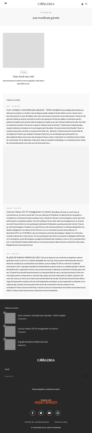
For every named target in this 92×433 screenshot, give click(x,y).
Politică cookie (60, 422)
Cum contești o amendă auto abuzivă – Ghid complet (33, 109)
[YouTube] (50, 413)
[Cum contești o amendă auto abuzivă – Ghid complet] (46, 175)
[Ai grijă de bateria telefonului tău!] (10, 344)
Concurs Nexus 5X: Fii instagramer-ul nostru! (28, 211)
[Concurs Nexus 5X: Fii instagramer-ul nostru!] (10, 331)
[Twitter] (42, 413)
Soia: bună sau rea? (23, 76)
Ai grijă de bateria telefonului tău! (23, 257)
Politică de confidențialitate (37, 422)
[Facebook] (33, 413)
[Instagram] (58, 413)
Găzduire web (46, 400)
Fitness (23, 72)
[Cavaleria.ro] (46, 4)
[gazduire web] (46, 403)
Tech (8, 254)
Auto (8, 106)
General (9, 208)
